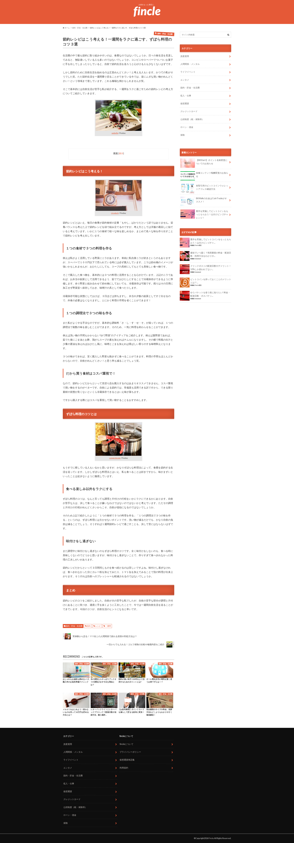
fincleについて (126, 744)
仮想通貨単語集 (127, 759)
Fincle (211, 838)
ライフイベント (187, 71)
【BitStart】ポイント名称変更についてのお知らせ (211, 162)
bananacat (198, 259)
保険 (182, 135)
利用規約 (124, 767)
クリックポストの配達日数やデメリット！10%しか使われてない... (210, 268)
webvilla (115, 133)
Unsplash (115, 213)
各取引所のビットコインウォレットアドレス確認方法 (212, 187)
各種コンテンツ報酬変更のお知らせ (212, 175)
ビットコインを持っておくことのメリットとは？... (210, 281)
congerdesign (115, 458)
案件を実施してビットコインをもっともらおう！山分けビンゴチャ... (210, 241)
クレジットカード (189, 111)
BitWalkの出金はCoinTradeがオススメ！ (211, 200)
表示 (121, 153)
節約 (89, 626)
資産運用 (184, 56)
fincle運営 (198, 245)
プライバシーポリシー (130, 752)
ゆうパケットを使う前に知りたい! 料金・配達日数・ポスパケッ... (210, 294)
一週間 (108, 626)
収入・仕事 (185, 95)
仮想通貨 (184, 103)
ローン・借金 (186, 127)
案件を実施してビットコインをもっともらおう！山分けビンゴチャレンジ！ (212, 214)
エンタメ (184, 79)
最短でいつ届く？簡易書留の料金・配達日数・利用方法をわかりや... (210, 254)
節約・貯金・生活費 (74, 626)
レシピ (98, 626)
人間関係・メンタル (190, 64)
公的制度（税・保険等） (192, 119)
